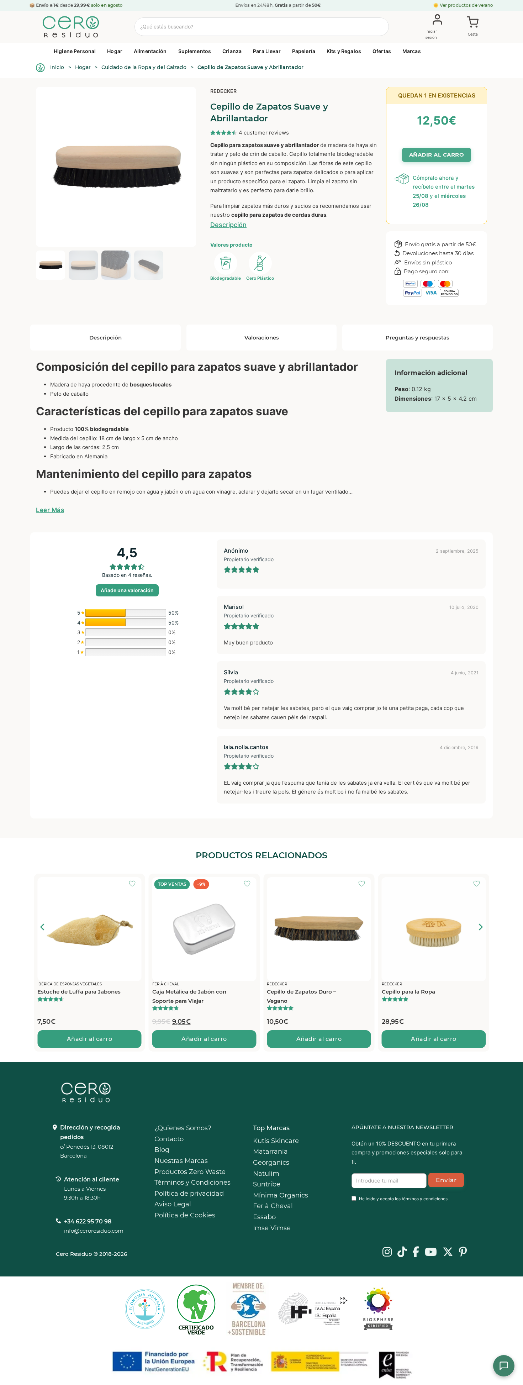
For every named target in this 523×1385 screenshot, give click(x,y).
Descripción (228, 224)
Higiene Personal (75, 51)
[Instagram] (387, 1253)
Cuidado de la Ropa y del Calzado (143, 67)
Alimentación (150, 51)
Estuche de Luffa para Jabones (79, 991)
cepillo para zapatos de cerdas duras (278, 214)
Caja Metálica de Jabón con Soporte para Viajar (189, 996)
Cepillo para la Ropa (408, 991)
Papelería (303, 51)
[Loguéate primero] (134, 884)
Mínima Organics (280, 1195)
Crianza (232, 51)
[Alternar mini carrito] (473, 27)
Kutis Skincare (276, 1141)
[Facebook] (415, 1253)
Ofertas (382, 51)
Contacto (169, 1139)
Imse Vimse (272, 1228)
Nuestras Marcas (181, 1161)
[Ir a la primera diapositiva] (480, 927)
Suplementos (194, 51)
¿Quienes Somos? (182, 1128)
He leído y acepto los (403, 1198)
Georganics (271, 1163)
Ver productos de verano (466, 5)
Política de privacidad (189, 1193)
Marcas (411, 51)
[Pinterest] (463, 1253)
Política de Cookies (184, 1215)
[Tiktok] (402, 1253)
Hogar (114, 51)
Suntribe (266, 1184)
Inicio (57, 67)
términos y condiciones (425, 1198)
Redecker (223, 91)
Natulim (266, 1174)
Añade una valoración (127, 590)
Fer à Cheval (273, 1206)
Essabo (264, 1217)
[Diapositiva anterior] (43, 927)
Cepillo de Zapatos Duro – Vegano (301, 996)
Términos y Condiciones (192, 1182)
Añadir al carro (89, 1039)
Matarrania (270, 1151)
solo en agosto (107, 5)
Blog (161, 1150)
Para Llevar (267, 51)
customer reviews (264, 132)
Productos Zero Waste (190, 1172)
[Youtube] (431, 1253)
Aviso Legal (172, 1204)
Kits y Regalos (344, 51)
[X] (448, 1253)
